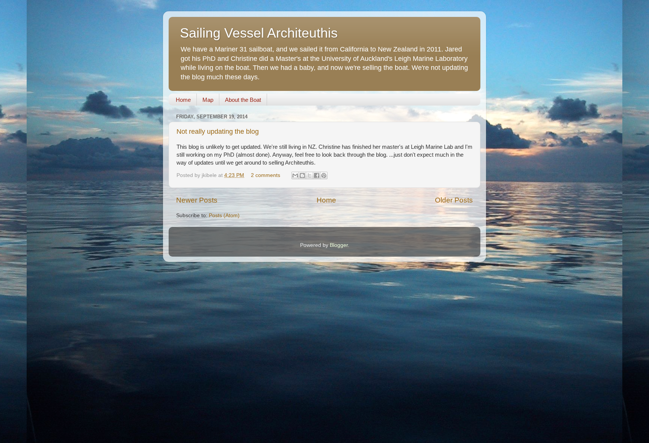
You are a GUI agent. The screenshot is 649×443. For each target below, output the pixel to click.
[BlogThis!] (302, 175)
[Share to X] (309, 175)
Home (183, 100)
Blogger (339, 245)
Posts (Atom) (224, 215)
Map (207, 100)
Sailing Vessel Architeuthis (259, 33)
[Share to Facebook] (316, 175)
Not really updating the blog (218, 131)
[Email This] (295, 175)
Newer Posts (196, 200)
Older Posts (454, 200)
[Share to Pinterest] (324, 175)
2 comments (265, 175)
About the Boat (243, 100)
